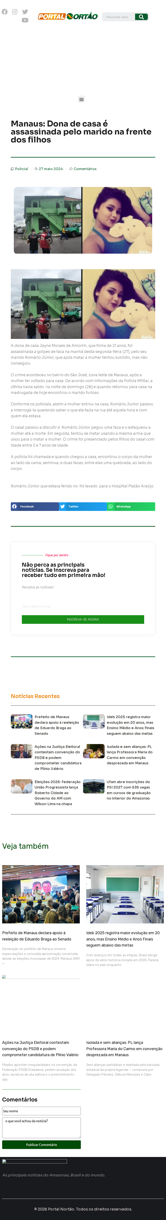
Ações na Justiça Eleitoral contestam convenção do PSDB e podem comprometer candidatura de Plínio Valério (58, 757)
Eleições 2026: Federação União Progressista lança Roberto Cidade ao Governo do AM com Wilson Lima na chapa (58, 793)
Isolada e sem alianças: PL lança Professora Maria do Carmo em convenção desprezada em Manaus (124, 1048)
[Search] (141, 17)
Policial (21, 169)
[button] (81, 99)
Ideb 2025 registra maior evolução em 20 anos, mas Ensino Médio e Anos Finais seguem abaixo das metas (123, 939)
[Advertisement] (83, 61)
